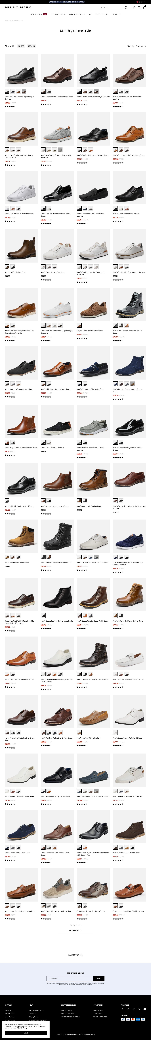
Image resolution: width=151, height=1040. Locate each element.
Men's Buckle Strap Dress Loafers (126, 214)
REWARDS (116, 14)
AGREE (26, 1033)
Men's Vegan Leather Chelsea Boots (54, 506)
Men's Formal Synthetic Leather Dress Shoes (19, 739)
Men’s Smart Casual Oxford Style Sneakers (93, 97)
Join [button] (99, 979)
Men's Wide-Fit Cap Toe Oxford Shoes (19, 506)
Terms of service (9, 1017)
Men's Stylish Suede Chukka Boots (126, 853)
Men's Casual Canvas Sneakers (52, 272)
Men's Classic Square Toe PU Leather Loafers (127, 98)
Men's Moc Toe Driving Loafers (88, 738)
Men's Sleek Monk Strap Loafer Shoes (55, 796)
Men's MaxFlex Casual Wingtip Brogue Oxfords (19, 98)
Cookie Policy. (22, 1028)
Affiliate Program (10, 1020)
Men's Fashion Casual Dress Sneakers (19, 214)
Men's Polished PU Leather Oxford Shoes (57, 738)
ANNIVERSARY (36, 14)
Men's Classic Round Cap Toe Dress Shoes (57, 97)
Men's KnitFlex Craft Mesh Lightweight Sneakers (56, 156)
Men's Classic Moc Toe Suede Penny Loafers (90, 215)
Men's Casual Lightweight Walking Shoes (56, 911)
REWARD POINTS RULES (68, 1013)
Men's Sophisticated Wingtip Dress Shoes (129, 155)
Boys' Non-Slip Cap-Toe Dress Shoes (91, 911)
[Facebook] (122, 1009)
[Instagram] (127, 1009)
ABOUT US (8, 1010)
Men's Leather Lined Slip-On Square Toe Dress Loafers (56, 680)
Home (6, 20)
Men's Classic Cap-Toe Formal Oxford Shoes (55, 854)
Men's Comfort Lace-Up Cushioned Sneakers (90, 273)
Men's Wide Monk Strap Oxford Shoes (55, 389)
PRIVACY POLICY (9, 1013)
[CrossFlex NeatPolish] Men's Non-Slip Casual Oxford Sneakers (19, 622)
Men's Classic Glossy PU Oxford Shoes (127, 738)
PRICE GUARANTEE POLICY (36, 1010)
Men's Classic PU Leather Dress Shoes (19, 679)
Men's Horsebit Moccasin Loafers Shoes (128, 679)
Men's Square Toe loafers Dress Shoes (19, 796)
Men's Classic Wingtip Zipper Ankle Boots (92, 621)
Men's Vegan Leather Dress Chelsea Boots (21, 448)
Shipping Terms (33, 1017)
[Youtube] (144, 1009)
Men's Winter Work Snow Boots (17, 562)
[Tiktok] (133, 1009)
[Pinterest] (139, 1009)
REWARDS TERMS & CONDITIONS (70, 1017)
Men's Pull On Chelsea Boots (15, 272)
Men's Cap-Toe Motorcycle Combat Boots (93, 679)
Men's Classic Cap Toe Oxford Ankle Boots (57, 621)
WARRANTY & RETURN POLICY (38, 1020)
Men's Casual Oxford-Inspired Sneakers (92, 562)
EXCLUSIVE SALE (102, 14)
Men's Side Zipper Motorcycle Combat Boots (127, 332)
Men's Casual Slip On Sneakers (52, 448)
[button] (141, 2)
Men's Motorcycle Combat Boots (89, 506)
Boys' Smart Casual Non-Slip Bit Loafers (128, 911)
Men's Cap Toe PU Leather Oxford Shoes (92, 155)
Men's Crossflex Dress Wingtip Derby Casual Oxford (19, 156)
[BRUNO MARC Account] (134, 7)
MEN (90, 14)
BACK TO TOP (73, 955)
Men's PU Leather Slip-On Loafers (90, 389)
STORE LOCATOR (98, 1010)
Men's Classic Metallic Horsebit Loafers (19, 911)
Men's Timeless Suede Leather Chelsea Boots (128, 390)
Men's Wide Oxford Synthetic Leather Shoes (127, 449)
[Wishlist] (139, 7)
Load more (74, 931)
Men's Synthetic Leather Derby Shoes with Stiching (129, 507)
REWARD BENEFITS (66, 1010)
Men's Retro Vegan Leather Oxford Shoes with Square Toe (93, 854)
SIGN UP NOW (79, 2)
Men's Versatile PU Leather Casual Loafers (93, 796)
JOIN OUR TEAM (98, 1013)
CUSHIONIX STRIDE (58, 14)
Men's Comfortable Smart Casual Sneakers (129, 272)
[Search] (126, 7)
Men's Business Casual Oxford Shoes (19, 389)
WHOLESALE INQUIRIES (100, 1017)
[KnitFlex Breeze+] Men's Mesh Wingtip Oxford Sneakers (128, 563)
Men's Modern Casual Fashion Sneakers (128, 796)
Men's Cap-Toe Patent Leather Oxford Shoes (56, 215)
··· (24, 91)
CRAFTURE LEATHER (77, 14)
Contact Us (32, 1013)
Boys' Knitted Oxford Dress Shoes (90, 331)
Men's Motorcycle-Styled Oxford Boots (128, 621)
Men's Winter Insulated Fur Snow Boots (56, 562)
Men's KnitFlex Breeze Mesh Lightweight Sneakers (56, 332)
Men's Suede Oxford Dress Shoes (17, 853)
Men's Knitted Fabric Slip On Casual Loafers (90, 449)
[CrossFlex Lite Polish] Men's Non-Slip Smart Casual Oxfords (19, 332)
